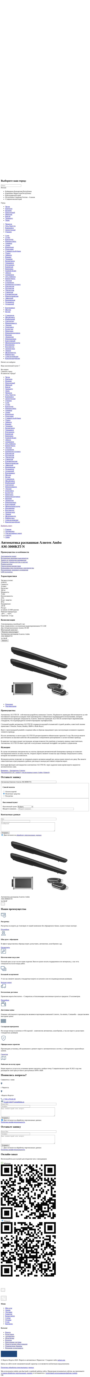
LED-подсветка (7, 572)
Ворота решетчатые (17, 50)
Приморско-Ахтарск (13, 284)
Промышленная (16, 68)
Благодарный (10, 341)
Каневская (9, 267)
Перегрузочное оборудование (16, 120)
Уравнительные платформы (20, 126)
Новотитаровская (11, 296)
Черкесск (8, 224)
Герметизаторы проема (18, 124)
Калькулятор (10, 161)
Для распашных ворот (18, 62)
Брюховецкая (10, 300)
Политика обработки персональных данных (17, 1367)
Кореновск (9, 269)
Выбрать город (6, 526)
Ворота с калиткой (17, 48)
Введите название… (10, 809)
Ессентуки (9, 329)
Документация (10, 706)
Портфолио (9, 156)
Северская (9, 292)
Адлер (7, 237)
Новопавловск (10, 339)
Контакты (9, 163)
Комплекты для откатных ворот (17, 119)
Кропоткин (9, 247)
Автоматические (16, 83)
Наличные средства (12, 794)
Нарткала (8, 208)
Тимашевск (9, 263)
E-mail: (14, 1102)
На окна (13, 77)
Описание (9, 704)
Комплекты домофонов (18, 148)
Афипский (9, 298)
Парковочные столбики (18, 109)
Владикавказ (10, 308)
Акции (7, 159)
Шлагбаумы (9, 87)
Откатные (13, 34)
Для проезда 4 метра (17, 91)
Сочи (7, 235)
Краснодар (9, 239)
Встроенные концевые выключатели (14, 558)
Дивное (8, 351)
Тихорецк (9, 259)
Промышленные (16, 42)
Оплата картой (10, 792)
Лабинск (8, 255)
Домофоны (9, 140)
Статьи (8, 1318)
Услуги (8, 157)
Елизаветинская (11, 294)
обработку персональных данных (28, 835)
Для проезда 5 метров (18, 93)
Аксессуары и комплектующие (16, 138)
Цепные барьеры (16, 111)
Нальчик (8, 210)
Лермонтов (9, 337)
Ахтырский (9, 304)
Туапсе (7, 253)
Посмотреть (5, 947)
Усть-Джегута (10, 226)
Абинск (8, 273)
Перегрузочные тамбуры (19, 130)
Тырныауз (9, 218)
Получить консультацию (10, 632)
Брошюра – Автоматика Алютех (13, 770)
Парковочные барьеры (13, 101)
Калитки (8, 134)
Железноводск (10, 352)
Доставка (9, 2)
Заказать (5, 640)
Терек (7, 220)
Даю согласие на (22, 835)
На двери (13, 79)
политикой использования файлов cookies (61, 1373)
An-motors (13, 72)
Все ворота (14, 28)
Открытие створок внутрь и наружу (14, 562)
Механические (15, 113)
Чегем (7, 207)
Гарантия (16, 2)
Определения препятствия (11, 566)
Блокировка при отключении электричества (17, 568)
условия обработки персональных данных (16, 1373)
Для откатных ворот (17, 64)
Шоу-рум (23, 2)
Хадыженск (9, 302)
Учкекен (8, 232)
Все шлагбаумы (15, 89)
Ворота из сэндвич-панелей (20, 52)
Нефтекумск (9, 354)
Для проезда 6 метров (18, 95)
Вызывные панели (17, 144)
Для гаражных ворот (17, 66)
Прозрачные (14, 85)
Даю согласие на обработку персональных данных (22, 1120)
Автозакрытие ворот (8, 556)
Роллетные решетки (17, 81)
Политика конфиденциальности (13, 1122)
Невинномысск (11, 323)
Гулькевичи (9, 282)
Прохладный (10, 212)
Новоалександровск (12, 333)
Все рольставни (15, 75)
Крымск (8, 257)
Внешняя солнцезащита (14, 136)
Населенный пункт (10, 807)
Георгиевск (9, 327)
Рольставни (9, 74)
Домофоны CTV (16, 152)
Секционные (14, 32)
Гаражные (13, 30)
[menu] (2, 176)
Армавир (8, 243)
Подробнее (5, 929)
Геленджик (9, 249)
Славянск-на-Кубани (13, 251)
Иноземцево (9, 345)
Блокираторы (15, 107)
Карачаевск (9, 228)
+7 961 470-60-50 (7, 6)
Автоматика (9, 58)
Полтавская (9, 288)
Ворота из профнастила (18, 54)
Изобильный (10, 319)
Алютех (13, 70)
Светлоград (9, 321)
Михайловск (10, 317)
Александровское (11, 356)
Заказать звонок (7, 167)
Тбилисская (9, 290)
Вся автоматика (15, 60)
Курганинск (9, 265)
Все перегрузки (15, 122)
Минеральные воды (12, 343)
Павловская (9, 286)
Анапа (7, 245)
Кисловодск (9, 347)
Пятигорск (9, 331)
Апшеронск (9, 275)
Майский (8, 214)
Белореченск (10, 261)
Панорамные (14, 44)
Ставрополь (9, 315)
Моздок (8, 310)
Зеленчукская (10, 230)
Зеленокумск (10, 349)
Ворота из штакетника (18, 56)
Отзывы (31, 2)
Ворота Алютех (15, 46)
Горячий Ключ (10, 271)
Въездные (13, 40)
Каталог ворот (6, 982)
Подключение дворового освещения (14, 570)
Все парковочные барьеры (19, 103)
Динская (8, 280)
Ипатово (8, 335)
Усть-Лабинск (10, 277)
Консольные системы (13, 1342)
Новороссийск (10, 241)
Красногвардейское (12, 358)
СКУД (12, 150)
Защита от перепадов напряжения (13, 560)
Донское (8, 325)
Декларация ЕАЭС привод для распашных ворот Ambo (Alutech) (25, 772)
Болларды (13, 105)
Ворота (8, 27)
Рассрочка (9, 796)
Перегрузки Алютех (17, 132)
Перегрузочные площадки (19, 128)
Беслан (7, 312)
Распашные (14, 36)
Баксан (7, 216)
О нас (3, 2)
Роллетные (14, 38)
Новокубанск (10, 279)
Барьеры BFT (15, 117)
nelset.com (61, 1360)
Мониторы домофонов (18, 146)
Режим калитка (6, 564)
